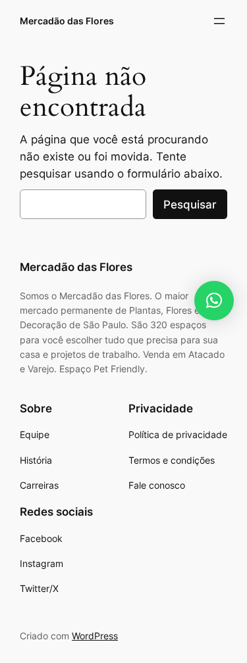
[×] (214, 300)
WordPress (95, 635)
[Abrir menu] (219, 21)
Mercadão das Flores (67, 20)
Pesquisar (190, 204)
